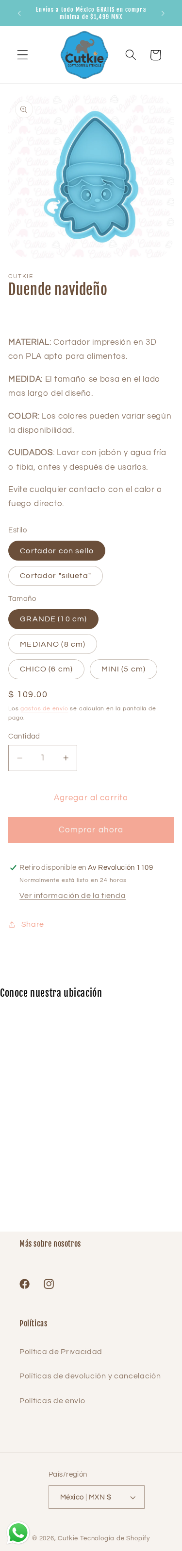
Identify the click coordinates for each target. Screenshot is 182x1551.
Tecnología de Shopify (115, 1538)
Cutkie (68, 1538)
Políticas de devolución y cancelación (90, 1376)
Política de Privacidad (60, 1352)
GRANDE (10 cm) (53, 619)
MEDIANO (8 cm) (52, 644)
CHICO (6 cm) (46, 669)
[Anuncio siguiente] (163, 13)
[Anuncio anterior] (19, 13)
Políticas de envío (52, 1401)
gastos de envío (44, 708)
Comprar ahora (91, 830)
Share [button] (32, 924)
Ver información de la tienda (72, 895)
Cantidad (24, 736)
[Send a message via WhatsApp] (18, 1532)
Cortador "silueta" (55, 576)
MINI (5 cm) (123, 669)
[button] (22, 55)
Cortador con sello (57, 551)
